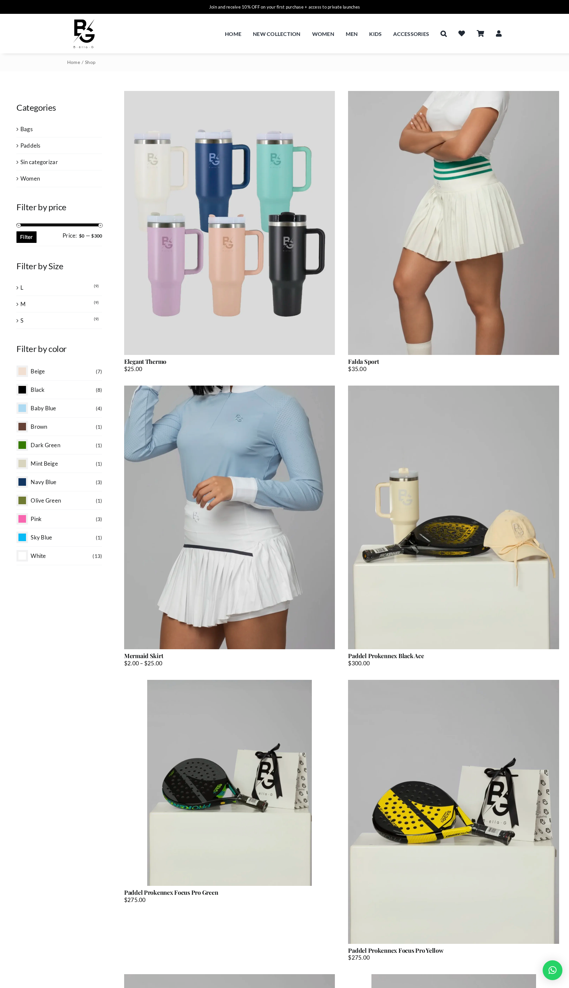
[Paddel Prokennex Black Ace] (453, 518)
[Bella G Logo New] (83, 19)
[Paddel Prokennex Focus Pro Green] (229, 783)
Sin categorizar (39, 162)
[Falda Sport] (453, 223)
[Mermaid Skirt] (229, 518)
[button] (444, 33)
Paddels (30, 145)
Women (30, 178)
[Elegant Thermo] (229, 223)
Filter (26, 237)
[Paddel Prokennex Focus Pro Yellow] (453, 812)
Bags (26, 129)
